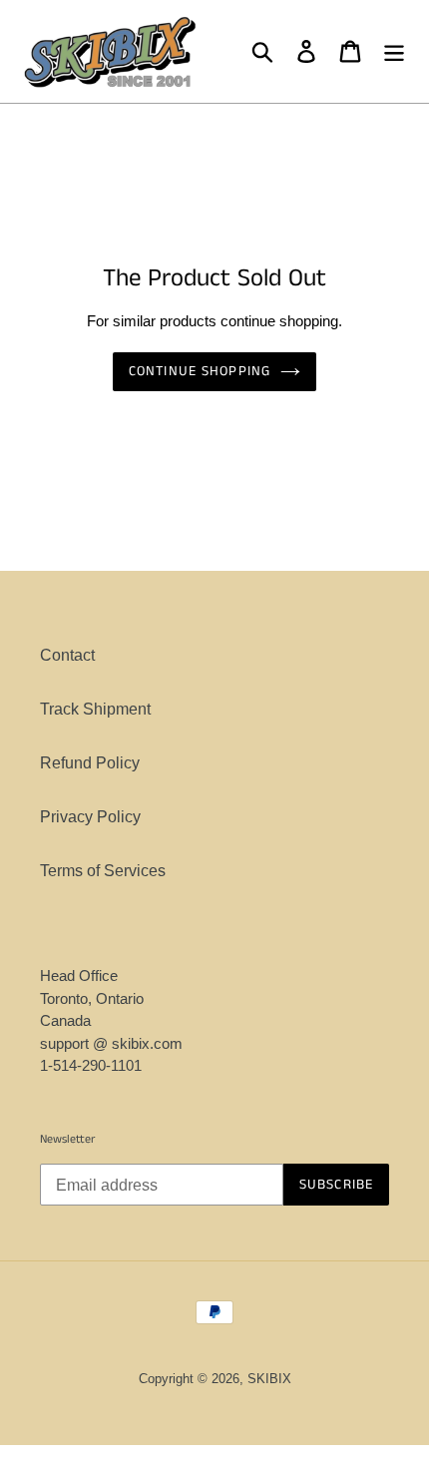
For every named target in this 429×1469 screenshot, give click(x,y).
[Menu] (394, 51)
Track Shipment (95, 709)
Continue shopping (199, 371)
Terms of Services (103, 870)
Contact (67, 655)
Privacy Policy (90, 816)
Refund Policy (90, 762)
